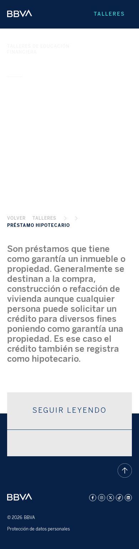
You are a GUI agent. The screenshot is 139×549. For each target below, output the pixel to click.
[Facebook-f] (92, 497)
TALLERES (44, 218)
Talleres (109, 14)
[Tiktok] (119, 497)
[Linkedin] (128, 497)
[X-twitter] (110, 497)
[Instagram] (101, 497)
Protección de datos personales (38, 529)
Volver (16, 218)
